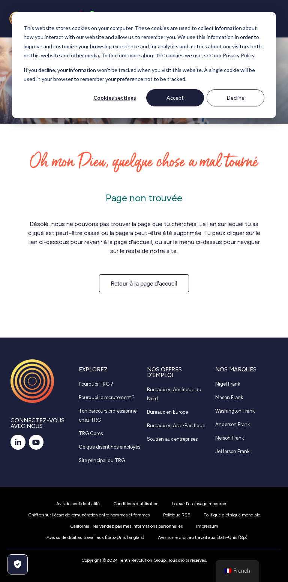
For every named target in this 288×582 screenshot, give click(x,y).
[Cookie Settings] (18, 564)
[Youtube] (36, 442)
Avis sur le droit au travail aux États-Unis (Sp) (203, 537)
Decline (235, 97)
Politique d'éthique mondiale (232, 515)
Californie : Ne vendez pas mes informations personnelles (126, 526)
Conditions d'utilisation (136, 503)
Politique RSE (176, 515)
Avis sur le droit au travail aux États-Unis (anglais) (95, 537)
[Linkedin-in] (18, 442)
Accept (175, 97)
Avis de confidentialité (78, 503)
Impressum (207, 526)
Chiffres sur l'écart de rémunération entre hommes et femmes (89, 515)
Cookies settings (114, 97)
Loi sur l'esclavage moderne (199, 503)
